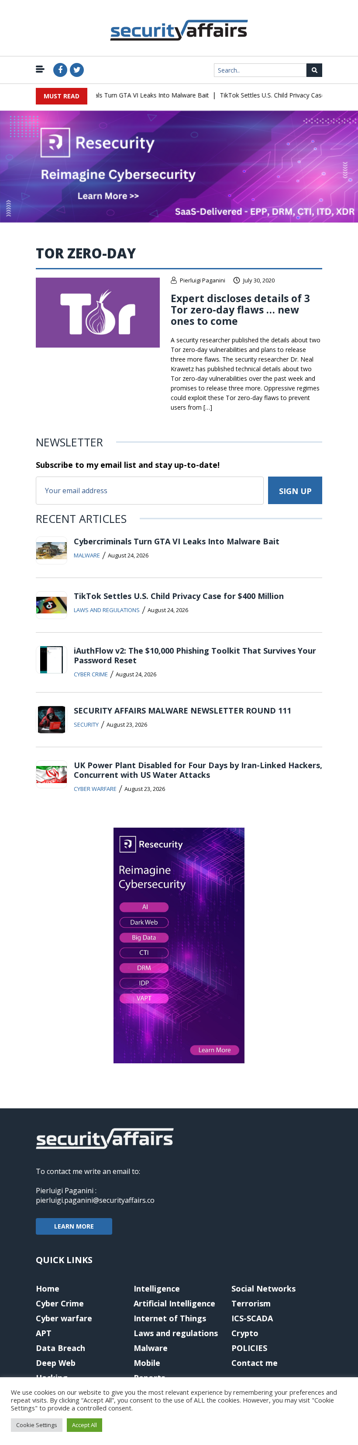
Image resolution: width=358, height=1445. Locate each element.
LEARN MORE (74, 1226)
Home (47, 1288)
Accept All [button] (84, 1425)
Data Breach (60, 1348)
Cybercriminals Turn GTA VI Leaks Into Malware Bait (126, 95)
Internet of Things (170, 1318)
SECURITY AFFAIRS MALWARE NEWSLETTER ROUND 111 (182, 710)
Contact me (254, 1363)
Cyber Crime (91, 674)
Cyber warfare (95, 789)
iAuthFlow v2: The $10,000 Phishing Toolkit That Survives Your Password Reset (195, 655)
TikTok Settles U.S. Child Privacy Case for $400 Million (179, 596)
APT (44, 1333)
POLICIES (249, 1348)
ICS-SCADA (252, 1318)
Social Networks (263, 1288)
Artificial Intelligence (174, 1303)
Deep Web (56, 1363)
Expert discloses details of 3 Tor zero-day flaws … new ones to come (240, 309)
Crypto (244, 1333)
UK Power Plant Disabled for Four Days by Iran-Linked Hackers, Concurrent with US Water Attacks (198, 770)
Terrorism (251, 1303)
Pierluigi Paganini (202, 280)
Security (86, 724)
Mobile (147, 1363)
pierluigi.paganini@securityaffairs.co (95, 1200)
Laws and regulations (107, 610)
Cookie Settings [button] (36, 1425)
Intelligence (157, 1288)
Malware (87, 555)
